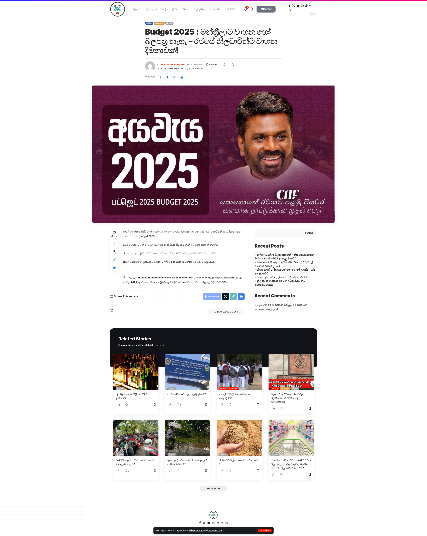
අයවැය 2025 (130, 282)
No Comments (195, 64)
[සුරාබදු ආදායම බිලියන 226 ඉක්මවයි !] (135, 372)
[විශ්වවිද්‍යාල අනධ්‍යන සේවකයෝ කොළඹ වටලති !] (135, 438)
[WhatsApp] (290, 10)
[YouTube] (298, 6)
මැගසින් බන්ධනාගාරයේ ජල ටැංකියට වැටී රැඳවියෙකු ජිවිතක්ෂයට (287, 398)
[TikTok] (306, 6)
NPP (191, 277)
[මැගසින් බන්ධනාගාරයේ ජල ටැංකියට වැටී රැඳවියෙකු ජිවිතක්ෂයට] (291, 372)
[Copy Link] (174, 77)
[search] (253, 9)
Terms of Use (215, 530)
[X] (293, 6)
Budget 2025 (180, 277)
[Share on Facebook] (160, 77)
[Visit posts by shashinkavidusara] (150, 66)
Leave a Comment (227, 312)
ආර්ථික (149, 23)
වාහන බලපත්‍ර (202, 282)
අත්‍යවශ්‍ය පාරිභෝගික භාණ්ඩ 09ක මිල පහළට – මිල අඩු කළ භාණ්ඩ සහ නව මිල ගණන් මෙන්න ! (291, 464)
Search (309, 233)
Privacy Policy (196, 530)
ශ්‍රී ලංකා (169, 23)
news (223, 388)
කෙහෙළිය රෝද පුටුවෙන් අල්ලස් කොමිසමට (282, 277)
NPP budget (203, 277)
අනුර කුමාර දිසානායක (222, 277)
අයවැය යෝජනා (146, 282)
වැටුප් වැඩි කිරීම (219, 282)
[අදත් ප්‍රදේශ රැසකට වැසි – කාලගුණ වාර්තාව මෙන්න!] (187, 438)
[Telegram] (310, 6)
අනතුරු (275, 388)
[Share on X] (167, 77)
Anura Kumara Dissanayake (154, 277)
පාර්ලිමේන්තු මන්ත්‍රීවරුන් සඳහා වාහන (175, 282)
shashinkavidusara (172, 64)
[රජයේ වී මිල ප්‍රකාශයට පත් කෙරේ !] (239, 438)
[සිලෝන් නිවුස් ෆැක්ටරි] (213, 515)
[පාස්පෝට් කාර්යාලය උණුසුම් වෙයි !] (187, 372)
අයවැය (239, 277)
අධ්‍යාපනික (233, 388)
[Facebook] (289, 6)
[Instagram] (302, 6)
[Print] (181, 77)
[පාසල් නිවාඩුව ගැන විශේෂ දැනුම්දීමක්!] (239, 372)
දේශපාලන (159, 23)
